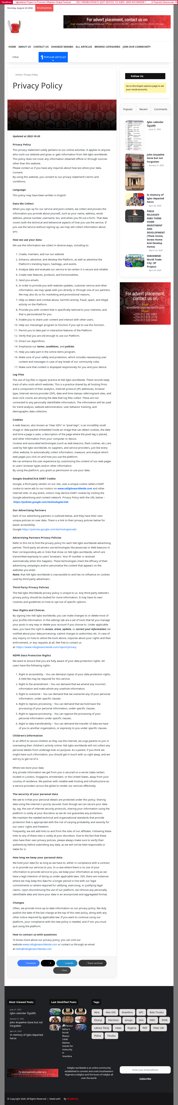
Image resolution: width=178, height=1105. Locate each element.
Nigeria (132, 1027)
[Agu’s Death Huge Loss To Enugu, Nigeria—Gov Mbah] (68, 1019)
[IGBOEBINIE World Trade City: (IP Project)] (134, 260)
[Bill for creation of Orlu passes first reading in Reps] (80, 1027)
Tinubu (111, 1035)
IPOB (164, 1020)
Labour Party (101, 1027)
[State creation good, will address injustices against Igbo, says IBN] (55, 1019)
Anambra (127, 1012)
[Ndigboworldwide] (32, 26)
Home (12, 46)
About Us (24, 46)
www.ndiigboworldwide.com (75, 488)
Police (97, 1035)
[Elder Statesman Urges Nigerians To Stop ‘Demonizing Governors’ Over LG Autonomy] (80, 1019)
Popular (128, 109)
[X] (87, 1084)
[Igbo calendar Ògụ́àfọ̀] (134, 135)
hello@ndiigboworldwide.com (34, 949)
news (118, 1027)
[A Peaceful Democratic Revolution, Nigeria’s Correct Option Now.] (80, 1012)
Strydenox (73, 1098)
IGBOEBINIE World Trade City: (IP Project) (154, 261)
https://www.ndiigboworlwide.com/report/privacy (46, 647)
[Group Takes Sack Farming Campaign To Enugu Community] (55, 1027)
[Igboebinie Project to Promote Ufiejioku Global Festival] (55, 1012)
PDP (145, 1027)
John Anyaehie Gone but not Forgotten (155, 158)
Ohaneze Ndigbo (62, 46)
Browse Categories (107, 46)
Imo (141, 1020)
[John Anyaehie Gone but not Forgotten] (134, 172)
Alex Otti (111, 1012)
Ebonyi (98, 1020)
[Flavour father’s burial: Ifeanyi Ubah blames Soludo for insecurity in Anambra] (68, 1041)
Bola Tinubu (157, 1012)
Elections (113, 1020)
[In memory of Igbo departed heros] (134, 199)
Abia (96, 1012)
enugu (129, 1020)
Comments (160, 109)
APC (141, 1012)
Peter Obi (158, 1027)
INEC (152, 1020)
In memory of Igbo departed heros (155, 198)
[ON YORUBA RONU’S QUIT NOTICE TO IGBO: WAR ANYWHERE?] (68, 1012)
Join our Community (137, 46)
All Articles (84, 46)
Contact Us (41, 46)
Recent (143, 109)
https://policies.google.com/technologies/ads (40, 502)
